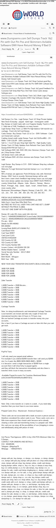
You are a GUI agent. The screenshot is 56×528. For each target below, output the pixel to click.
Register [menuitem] (52, 24)
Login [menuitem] (47, 24)
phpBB (21, 520)
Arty (23, 523)
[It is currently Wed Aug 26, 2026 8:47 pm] (50, 33)
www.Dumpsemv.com (9, 74)
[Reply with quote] (51, 57)
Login (5, 28)
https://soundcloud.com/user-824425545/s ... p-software (22, 115)
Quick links (4, 24)
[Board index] (28, 14)
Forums (9, 24)
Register (14, 28)
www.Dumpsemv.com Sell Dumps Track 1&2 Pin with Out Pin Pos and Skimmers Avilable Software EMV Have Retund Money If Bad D (26, 42)
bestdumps (11, 56)
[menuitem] (53, 33)
